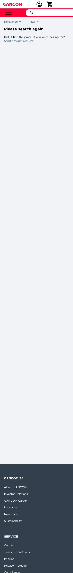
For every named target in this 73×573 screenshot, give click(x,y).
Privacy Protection (16, 565)
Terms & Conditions (17, 552)
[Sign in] (39, 4)
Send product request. (19, 41)
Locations (10, 507)
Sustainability (13, 521)
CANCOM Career (15, 500)
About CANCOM (15, 487)
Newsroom (11, 514)
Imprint (9, 559)
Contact (9, 545)
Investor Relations (16, 494)
